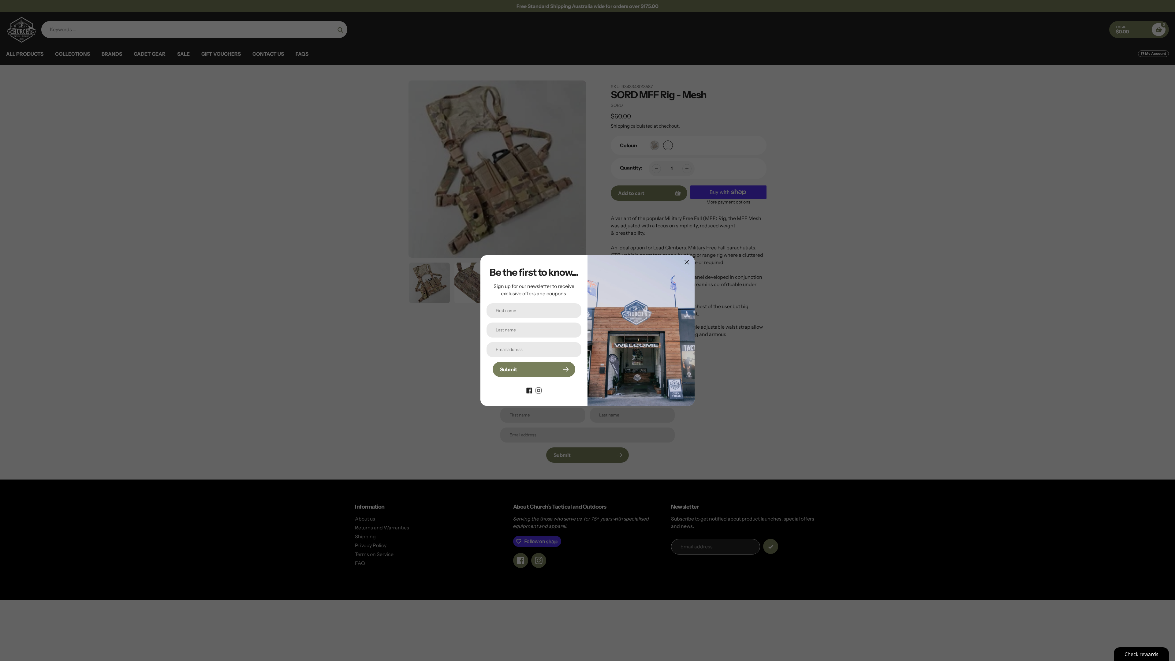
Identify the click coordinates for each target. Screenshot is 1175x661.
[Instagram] (538, 390)
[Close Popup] (687, 262)
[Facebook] (529, 390)
